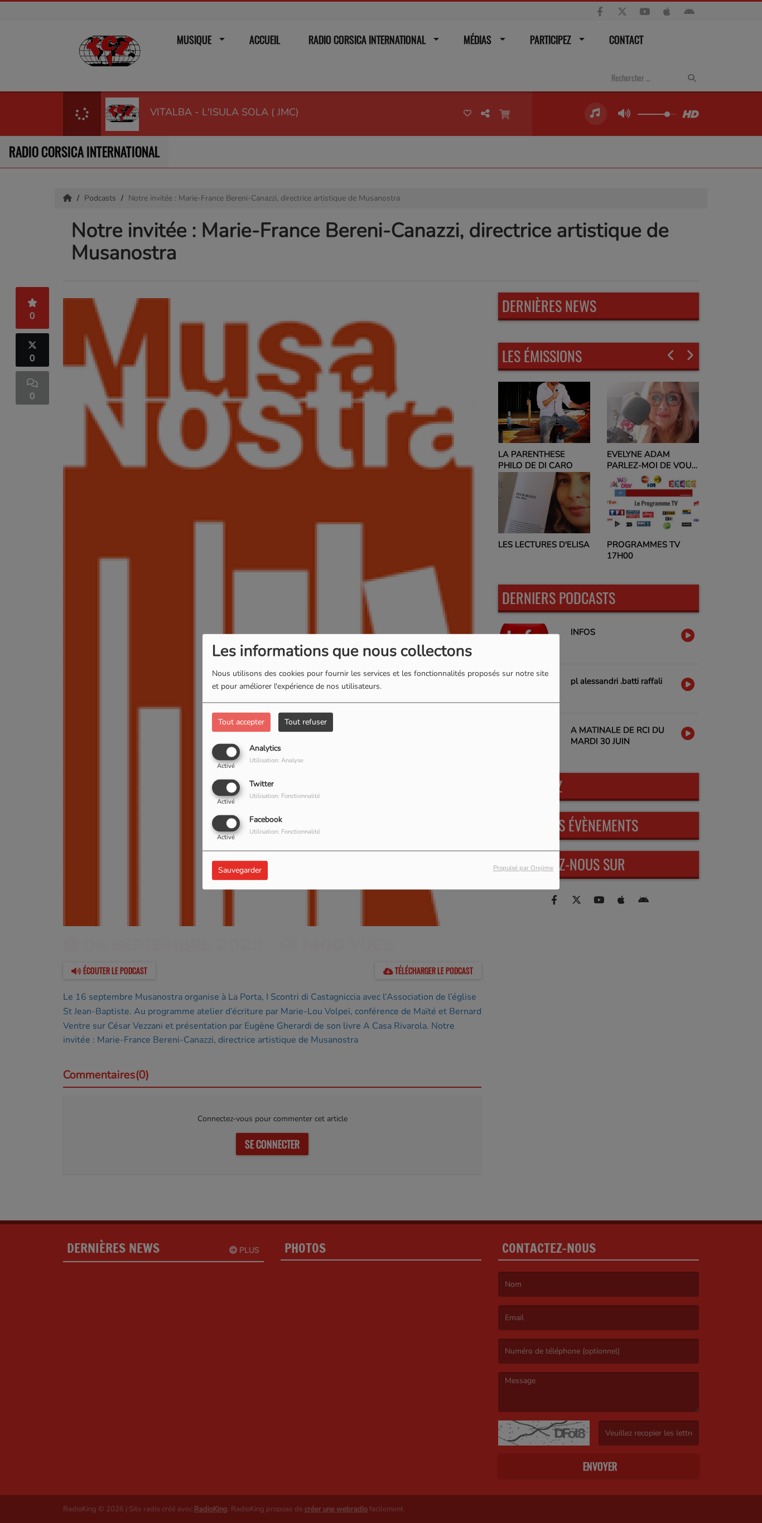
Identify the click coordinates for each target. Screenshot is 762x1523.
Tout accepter (241, 722)
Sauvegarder (240, 870)
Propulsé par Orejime (523, 868)
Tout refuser (305, 722)
